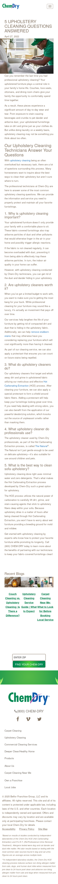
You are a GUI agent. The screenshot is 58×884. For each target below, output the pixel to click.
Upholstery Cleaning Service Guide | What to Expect (29, 602)
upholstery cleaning (20, 160)
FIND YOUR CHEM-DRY (29, 664)
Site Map (42, 829)
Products (9, 758)
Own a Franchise (13, 780)
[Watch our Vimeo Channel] (28, 719)
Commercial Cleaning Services (21, 744)
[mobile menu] (50, 6)
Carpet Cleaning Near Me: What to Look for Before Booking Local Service (45, 607)
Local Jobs (10, 787)
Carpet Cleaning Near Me (18, 772)
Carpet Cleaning (13, 730)
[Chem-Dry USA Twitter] (39, 719)
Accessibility (8, 829)
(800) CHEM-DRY (30, 711)
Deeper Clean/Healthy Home (19, 751)
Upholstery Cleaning (15, 737)
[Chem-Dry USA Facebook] (17, 719)
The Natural (41, 446)
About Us (9, 765)
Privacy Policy (26, 829)
